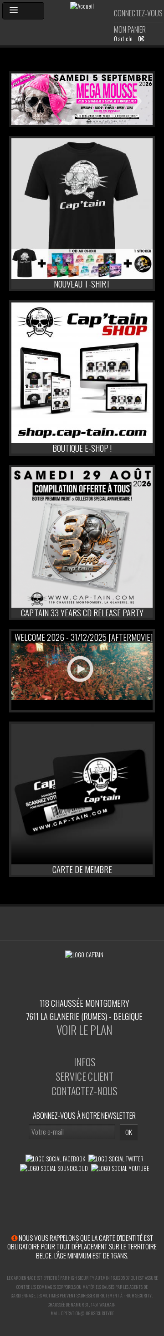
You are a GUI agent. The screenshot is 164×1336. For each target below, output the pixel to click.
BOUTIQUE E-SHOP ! (82, 448)
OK (128, 1131)
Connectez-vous (138, 13)
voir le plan (84, 1029)
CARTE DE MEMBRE (82, 869)
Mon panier (130, 29)
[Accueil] (82, 5)
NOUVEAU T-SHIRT (82, 284)
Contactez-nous (84, 1090)
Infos (84, 1061)
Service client (84, 1076)
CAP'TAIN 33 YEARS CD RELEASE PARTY (82, 612)
